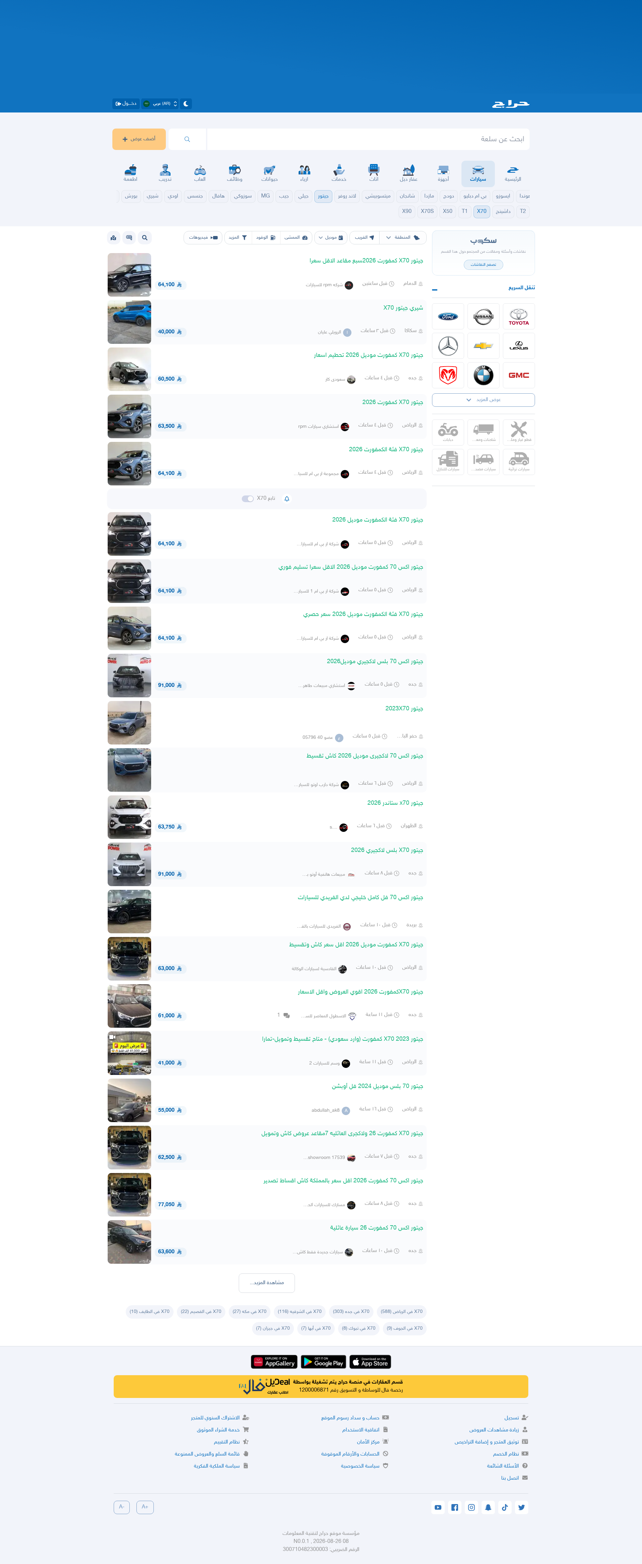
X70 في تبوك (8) (359, 1328)
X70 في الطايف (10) (150, 1312)
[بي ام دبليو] (483, 375)
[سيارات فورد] (448, 316)
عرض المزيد (488, 400)
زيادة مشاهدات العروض (494, 1430)
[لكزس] (519, 346)
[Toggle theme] (186, 103)
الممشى (292, 237)
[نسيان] (483, 316)
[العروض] (113, 237)
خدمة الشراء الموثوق (218, 1430)
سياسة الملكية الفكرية (217, 1466)
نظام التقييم (227, 1442)
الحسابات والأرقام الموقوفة (350, 1454)
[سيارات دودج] (448, 375)
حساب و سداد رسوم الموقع (350, 1418)
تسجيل (512, 1418)
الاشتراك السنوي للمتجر (215, 1418)
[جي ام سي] (519, 375)
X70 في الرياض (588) (402, 1312)
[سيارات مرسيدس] (448, 346)
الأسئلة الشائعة (503, 1466)
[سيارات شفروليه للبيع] (483, 346)
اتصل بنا (510, 1478)
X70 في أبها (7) (316, 1328)
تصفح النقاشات (483, 264)
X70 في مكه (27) (249, 1312)
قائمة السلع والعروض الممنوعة (207, 1454)
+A (145, 1507)
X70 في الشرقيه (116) (300, 1312)
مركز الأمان (368, 1442)
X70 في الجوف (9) (405, 1328)
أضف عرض (143, 139)
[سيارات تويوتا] (519, 316)
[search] (187, 139)
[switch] (248, 498)
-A (121, 1507)
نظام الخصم (506, 1454)
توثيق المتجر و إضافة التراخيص (487, 1442)
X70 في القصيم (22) (201, 1312)
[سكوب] (129, 237)
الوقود (262, 237)
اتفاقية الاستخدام (361, 1430)
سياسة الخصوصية (360, 1466)
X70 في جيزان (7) (273, 1328)
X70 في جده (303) (351, 1312)
